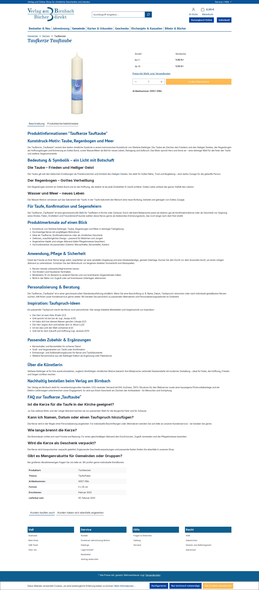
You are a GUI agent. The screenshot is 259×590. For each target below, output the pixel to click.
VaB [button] (31, 529)
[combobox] (118, 14)
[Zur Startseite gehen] (51, 14)
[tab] (36, 123)
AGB (188, 535)
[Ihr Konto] (193, 9)
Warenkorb (207, 14)
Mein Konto (33, 540)
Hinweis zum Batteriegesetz (198, 545)
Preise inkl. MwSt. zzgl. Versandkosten (151, 73)
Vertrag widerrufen (89, 559)
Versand (137, 545)
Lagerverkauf (87, 550)
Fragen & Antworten (142, 535)
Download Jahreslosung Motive (95, 540)
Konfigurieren (159, 585)
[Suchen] (148, 14)
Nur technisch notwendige (185, 585)
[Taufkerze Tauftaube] (77, 83)
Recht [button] (190, 529)
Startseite (32, 535)
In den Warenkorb (198, 81)
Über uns (32, 550)
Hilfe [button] (136, 529)
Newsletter (86, 554)
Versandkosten (152, 575)
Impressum (191, 550)
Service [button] (86, 529)
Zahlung (137, 540)
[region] (77, 83)
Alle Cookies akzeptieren (218, 585)
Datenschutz (191, 540)
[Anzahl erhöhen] (161, 82)
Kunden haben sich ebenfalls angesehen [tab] (80, 512)
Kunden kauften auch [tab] (42, 512)
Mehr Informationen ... (124, 586)
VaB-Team (33, 545)
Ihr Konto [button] (193, 14)
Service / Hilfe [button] (222, 2)
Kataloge (85, 545)
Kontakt (84, 535)
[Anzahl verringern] (135, 82)
